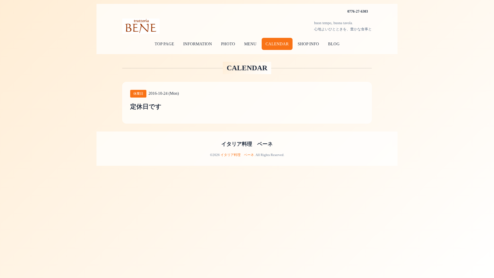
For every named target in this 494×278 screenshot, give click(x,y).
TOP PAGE (164, 44)
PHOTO (228, 44)
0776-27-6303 (357, 11)
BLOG (334, 44)
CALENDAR (277, 44)
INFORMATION (197, 44)
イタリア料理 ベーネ (247, 144)
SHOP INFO (308, 44)
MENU (250, 44)
